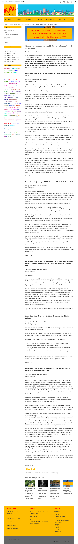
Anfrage (12, 68)
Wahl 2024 (62, 19)
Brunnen (16, 70)
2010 (10, 59)
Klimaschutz (18, 93)
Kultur (6, 99)
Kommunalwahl (7, 97)
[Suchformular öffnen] (72, 19)
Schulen (9, 115)
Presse (5, 32)
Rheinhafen (6, 115)
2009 (15, 59)
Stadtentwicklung (9, 119)
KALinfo (6, 42)
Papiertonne (18, 109)
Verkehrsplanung (7, 130)
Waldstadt (18, 132)
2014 (5, 57)
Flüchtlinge (6, 81)
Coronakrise (14, 72)
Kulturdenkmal (13, 99)
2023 (5, 52)
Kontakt (23, 1)
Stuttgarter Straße (12, 125)
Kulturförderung (8, 101)
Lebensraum (12, 103)
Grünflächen (6, 85)
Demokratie (6, 74)
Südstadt (14, 127)
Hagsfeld (18, 85)
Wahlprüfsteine (13, 132)
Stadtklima (15, 121)
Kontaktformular (11, 525)
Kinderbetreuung (10, 93)
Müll (4, 107)
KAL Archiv (28, 19)
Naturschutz (6, 109)
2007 (10, 61)
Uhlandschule (14, 129)
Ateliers (18, 68)
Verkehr (19, 129)
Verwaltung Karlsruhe (15, 130)
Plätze (5, 111)
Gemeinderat (37, 472)
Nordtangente (12, 109)
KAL (10, 91)
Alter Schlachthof (7, 68)
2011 (5, 59)
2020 (5, 53)
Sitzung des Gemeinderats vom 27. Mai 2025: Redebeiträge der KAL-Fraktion (67, 492)
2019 (10, 53)
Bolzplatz (10, 70)
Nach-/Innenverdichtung (12, 107)
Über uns (18, 19)
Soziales (13, 115)
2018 (15, 53)
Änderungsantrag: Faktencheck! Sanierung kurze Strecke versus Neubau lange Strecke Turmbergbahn (30, 493)
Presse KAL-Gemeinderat (11, 34)
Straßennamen (16, 123)
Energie (6, 77)
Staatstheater (9, 117)
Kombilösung (12, 95)
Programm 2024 (50, 19)
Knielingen (6, 95)
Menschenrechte (17, 105)
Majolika (7, 105)
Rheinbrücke (14, 113)
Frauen (18, 81)
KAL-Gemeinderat (40, 52)
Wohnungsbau (18, 134)
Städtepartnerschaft (8, 127)
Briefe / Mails (7, 39)
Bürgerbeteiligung (8, 72)
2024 (15, 50)
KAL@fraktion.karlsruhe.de (17, 522)
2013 (10, 57)
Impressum (4, 1)
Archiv (41, 44)
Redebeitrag (36, 44)
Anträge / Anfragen (9, 30)
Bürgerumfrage (29, 472)
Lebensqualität (7, 103)
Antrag (15, 68)
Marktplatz (11, 105)
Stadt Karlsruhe (45, 472)
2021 (15, 52)
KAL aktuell (8, 19)
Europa (10, 77)
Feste (16, 77)
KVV (16, 101)
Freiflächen (6, 83)
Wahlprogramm (7, 132)
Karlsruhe (13, 91)
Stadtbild (15, 117)
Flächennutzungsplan (13, 79)
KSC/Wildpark (14, 97)
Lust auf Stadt (18, 103)
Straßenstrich (6, 125)
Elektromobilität (18, 76)
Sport (5, 117)
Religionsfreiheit (7, 113)
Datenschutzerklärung (14, 1)
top (44, 44)
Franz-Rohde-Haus (13, 81)
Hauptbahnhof (7, 87)
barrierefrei (6, 70)
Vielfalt (20, 130)
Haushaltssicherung (8, 89)
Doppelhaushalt (7, 76)
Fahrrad (13, 77)
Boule (13, 70)
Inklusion (6, 91)
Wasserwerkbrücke (8, 134)
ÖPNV (9, 136)
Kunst (14, 101)
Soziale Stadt (17, 115)
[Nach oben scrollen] (75, 541)
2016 (10, 55)
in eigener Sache (16, 89)
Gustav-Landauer (13, 85)
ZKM (5, 136)
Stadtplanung (8, 123)
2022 (10, 52)
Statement (7, 41)
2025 (10, 50)
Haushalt (12, 87)
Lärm (5, 105)
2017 (5, 55)
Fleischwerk (6, 79)
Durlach (12, 76)
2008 (5, 61)
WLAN (13, 134)
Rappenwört (19, 111)
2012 (15, 57)
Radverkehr (14, 111)
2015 (14, 55)
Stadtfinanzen (18, 119)
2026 (5, 50)
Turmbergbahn (54, 472)
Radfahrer (9, 111)
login (69, 541)
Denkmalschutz (13, 74)
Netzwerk (39, 19)
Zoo (6, 136)
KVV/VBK (19, 101)
